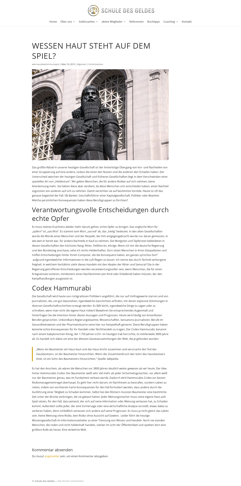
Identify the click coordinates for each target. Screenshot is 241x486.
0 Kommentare (95, 64)
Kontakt (187, 21)
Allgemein (81, 64)
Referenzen (136, 21)
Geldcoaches (87, 21)
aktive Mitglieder (112, 21)
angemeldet (52, 456)
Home (53, 21)
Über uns (66, 21)
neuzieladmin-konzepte (47, 64)
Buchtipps (153, 21)
